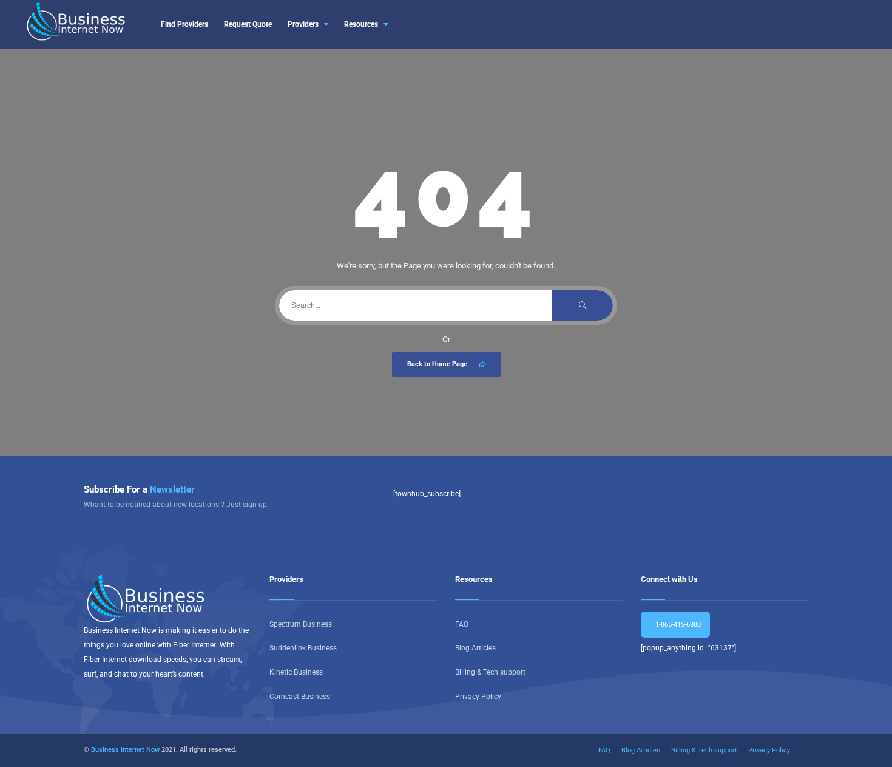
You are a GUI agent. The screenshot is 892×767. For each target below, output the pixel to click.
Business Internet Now (125, 750)
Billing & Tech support (490, 672)
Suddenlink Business (303, 648)
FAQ (461, 624)
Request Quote (248, 24)
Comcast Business (299, 696)
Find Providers (184, 24)
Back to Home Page (437, 364)
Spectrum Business (300, 624)
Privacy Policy (478, 696)
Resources (361, 24)
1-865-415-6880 (677, 625)
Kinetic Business (296, 672)
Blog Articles (475, 648)
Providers (303, 24)
